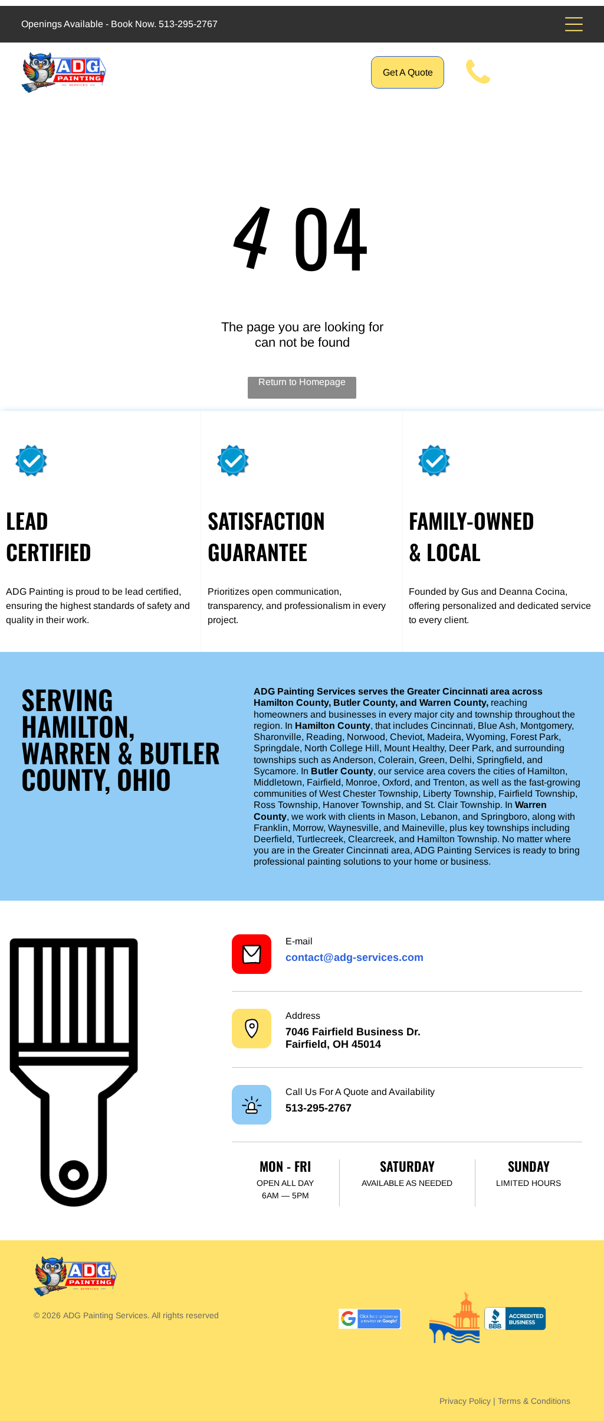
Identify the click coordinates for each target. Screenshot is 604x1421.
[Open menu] (574, 24)
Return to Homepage (302, 382)
